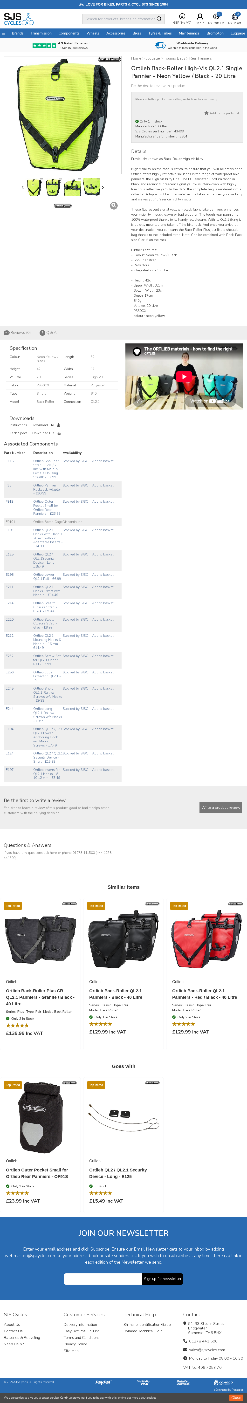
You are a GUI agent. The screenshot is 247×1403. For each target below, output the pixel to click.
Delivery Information (80, 1324)
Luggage (238, 33)
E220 (10, 619)
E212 (10, 635)
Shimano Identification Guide (147, 1324)
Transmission (41, 33)
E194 (10, 729)
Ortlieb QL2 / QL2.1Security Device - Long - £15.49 (45, 560)
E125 (10, 554)
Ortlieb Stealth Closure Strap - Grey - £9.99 (45, 623)
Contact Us (13, 1331)
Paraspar (237, 1390)
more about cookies (144, 1398)
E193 (10, 530)
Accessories (115, 33)
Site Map (71, 1351)
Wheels (93, 33)
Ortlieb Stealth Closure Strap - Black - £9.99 (45, 607)
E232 (10, 656)
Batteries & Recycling (22, 1337)
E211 (10, 587)
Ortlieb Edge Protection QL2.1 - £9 (47, 676)
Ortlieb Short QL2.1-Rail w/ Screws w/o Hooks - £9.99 (47, 694)
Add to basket (102, 461)
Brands (17, 33)
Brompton (215, 33)
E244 (10, 708)
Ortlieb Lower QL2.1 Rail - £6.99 (47, 576)
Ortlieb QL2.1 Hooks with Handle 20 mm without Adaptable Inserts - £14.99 (48, 538)
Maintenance (189, 33)
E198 (10, 574)
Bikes (136, 33)
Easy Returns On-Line (82, 1331)
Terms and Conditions (82, 1337)
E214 (10, 603)
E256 (10, 672)
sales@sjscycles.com (207, 1350)
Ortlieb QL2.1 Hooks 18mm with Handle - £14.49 (47, 591)
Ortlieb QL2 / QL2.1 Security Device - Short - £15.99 (48, 757)
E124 (10, 753)
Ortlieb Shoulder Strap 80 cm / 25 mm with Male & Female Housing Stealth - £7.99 (46, 469)
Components (69, 33)
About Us (12, 1324)
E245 (10, 688)
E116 (10, 461)
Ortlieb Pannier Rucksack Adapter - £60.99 (47, 489)
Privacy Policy (75, 1344)
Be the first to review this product (158, 86)
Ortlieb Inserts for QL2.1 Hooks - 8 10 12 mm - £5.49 (46, 773)
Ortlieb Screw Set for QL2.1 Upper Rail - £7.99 (47, 660)
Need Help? (14, 1344)
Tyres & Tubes (160, 33)
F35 (8, 485)
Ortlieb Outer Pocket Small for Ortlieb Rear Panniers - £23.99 (46, 507)
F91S (10, 501)
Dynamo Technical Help (143, 1331)
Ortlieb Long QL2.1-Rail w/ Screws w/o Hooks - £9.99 (47, 714)
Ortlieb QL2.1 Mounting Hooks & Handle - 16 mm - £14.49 (47, 641)
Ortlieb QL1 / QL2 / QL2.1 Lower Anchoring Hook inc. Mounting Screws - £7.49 (47, 737)
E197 (10, 769)
